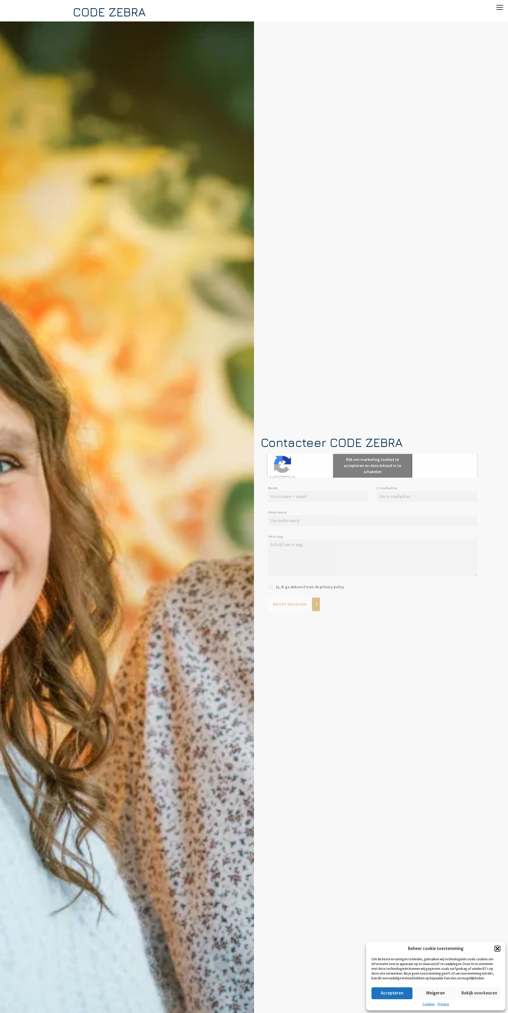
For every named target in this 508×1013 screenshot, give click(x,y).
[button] (497, 948)
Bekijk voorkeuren (479, 993)
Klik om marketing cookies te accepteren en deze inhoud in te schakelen (372, 465)
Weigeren (435, 993)
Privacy (443, 1004)
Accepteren (392, 993)
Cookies (429, 1004)
